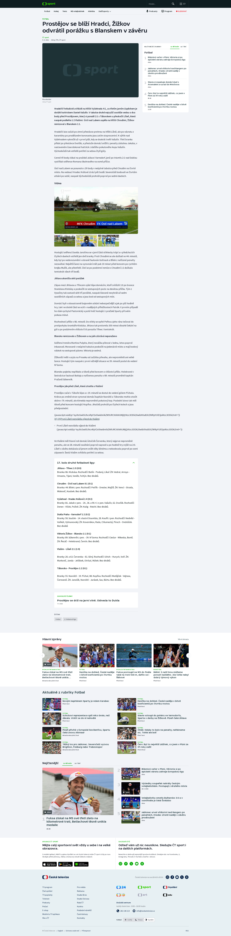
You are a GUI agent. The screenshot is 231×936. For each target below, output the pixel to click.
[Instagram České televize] (167, 877)
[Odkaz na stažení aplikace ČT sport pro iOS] (49, 864)
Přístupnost (86, 931)
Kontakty (81, 918)
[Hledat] (173, 4)
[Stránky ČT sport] (144, 888)
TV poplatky (47, 895)
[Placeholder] (90, 70)
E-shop (45, 910)
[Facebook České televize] (172, 877)
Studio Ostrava (83, 899)
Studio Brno (82, 895)
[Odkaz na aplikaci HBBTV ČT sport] (81, 864)
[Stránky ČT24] (121, 888)
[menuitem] (47, 11)
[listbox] (139, 920)
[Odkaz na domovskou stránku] (52, 3)
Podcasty (46, 902)
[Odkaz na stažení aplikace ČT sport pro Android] (65, 864)
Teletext (45, 899)
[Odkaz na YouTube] (137, 864)
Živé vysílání (47, 891)
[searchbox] (159, 4)
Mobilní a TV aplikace (51, 914)
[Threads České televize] (187, 877)
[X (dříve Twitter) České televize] (182, 877)
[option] (128, 919)
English (60, 931)
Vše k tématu (183, 639)
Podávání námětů (84, 910)
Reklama (80, 891)
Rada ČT (80, 902)
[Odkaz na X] (131, 864)
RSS (187, 931)
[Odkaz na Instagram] (120, 864)
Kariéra (80, 906)
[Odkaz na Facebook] (126, 864)
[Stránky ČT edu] (167, 895)
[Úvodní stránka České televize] (55, 877)
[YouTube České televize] (177, 877)
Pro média (81, 887)
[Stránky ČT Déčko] (120, 895)
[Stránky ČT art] (142, 895)
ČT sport (45, 37)
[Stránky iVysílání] (170, 888)
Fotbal (45, 19)
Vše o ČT (45, 918)
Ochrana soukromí (72, 931)
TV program (47, 887)
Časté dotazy (82, 914)
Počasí (45, 906)
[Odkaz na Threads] (142, 864)
